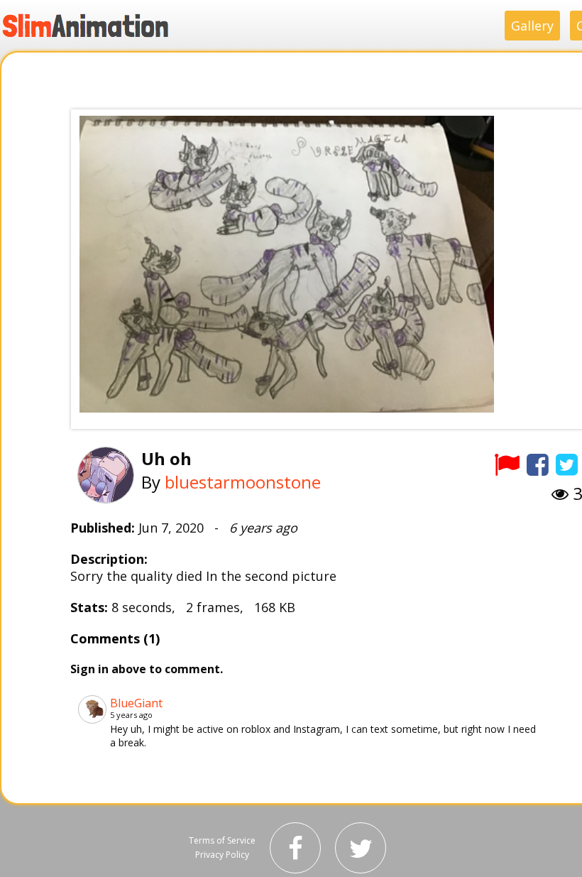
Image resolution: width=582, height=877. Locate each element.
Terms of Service (222, 840)
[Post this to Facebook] (538, 464)
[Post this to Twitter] (567, 464)
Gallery (532, 25)
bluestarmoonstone (243, 482)
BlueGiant (136, 703)
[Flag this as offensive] (507, 464)
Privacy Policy (222, 855)
